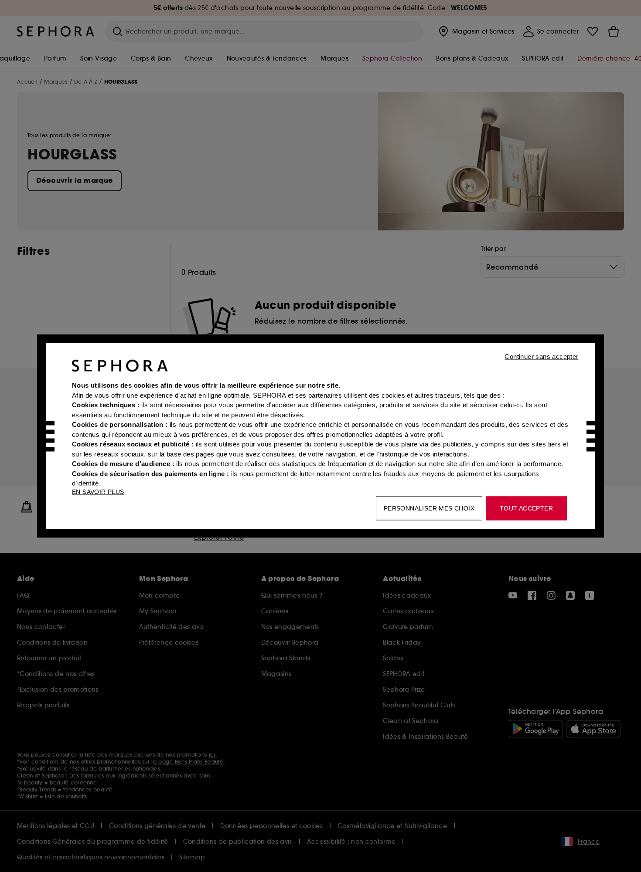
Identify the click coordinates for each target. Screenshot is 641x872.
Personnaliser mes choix (429, 508)
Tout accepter (526, 508)
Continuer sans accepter (541, 356)
